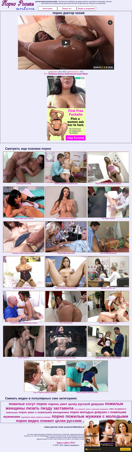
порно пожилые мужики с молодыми (90, 416)
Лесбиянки (52, 74)
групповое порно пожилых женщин (36, 417)
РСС (73, 443)
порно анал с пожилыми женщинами (44, 412)
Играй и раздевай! (86, 8)
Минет (85, 74)
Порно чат (67, 8)
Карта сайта (63, 443)
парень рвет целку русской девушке (76, 404)
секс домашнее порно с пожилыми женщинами (91, 409)
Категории (47, 8)
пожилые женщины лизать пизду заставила (64, 405)
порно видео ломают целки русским (49, 421)
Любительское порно (73, 74)
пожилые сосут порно (28, 404)
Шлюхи (61, 74)
